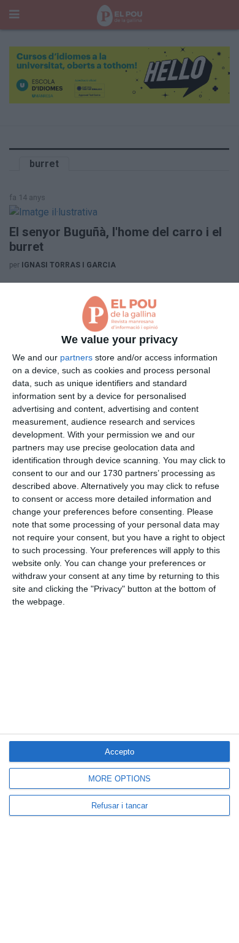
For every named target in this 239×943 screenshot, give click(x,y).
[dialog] (119, 613)
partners (76, 357)
